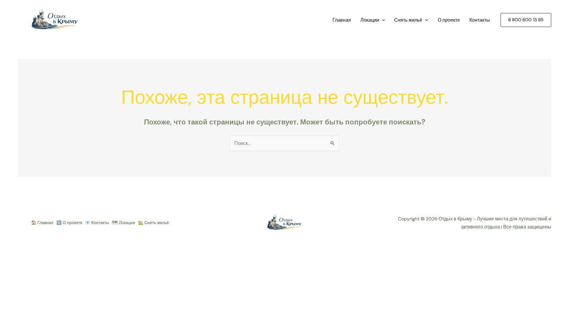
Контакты (479, 20)
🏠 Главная (42, 222)
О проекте (449, 20)
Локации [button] (369, 20)
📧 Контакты (97, 222)
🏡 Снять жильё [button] (153, 222)
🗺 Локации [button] (123, 222)
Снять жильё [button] (408, 20)
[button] (382, 20)
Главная (342, 20)
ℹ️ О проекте (69, 222)
